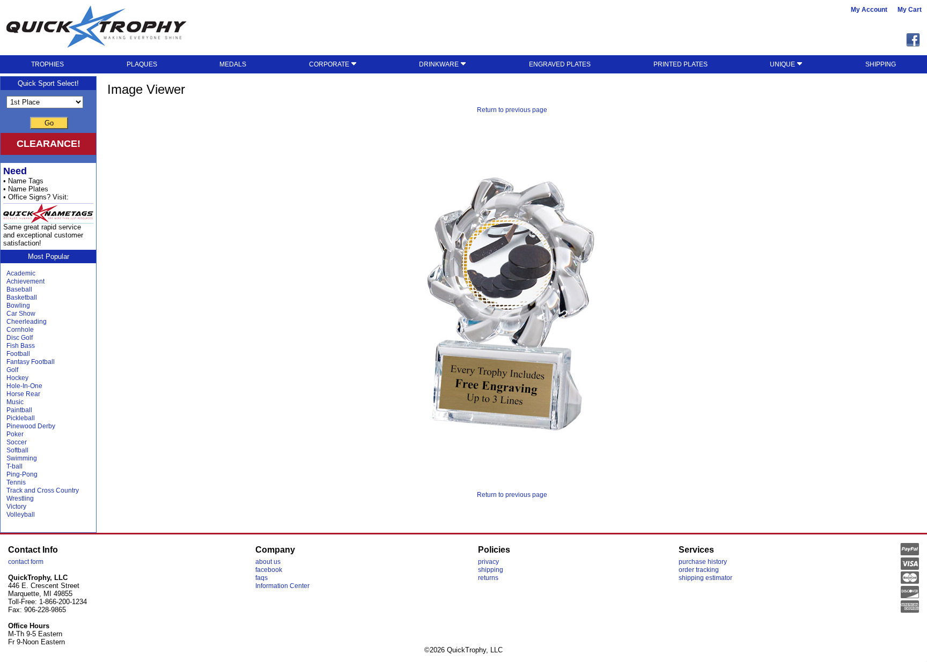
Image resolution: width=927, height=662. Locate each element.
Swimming (21, 458)
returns (488, 578)
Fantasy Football (30, 362)
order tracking (699, 570)
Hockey (17, 378)
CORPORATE (330, 64)
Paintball (19, 410)
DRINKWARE (439, 64)
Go (49, 123)
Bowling (18, 305)
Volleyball (20, 514)
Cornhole (20, 329)
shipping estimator (705, 578)
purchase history (703, 562)
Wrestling (20, 498)
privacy (488, 562)
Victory (16, 506)
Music (15, 402)
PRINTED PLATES (680, 64)
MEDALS (232, 64)
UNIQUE (783, 64)
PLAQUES (142, 64)
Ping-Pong (22, 474)
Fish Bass (20, 345)
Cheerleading (26, 321)
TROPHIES (47, 64)
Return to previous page (512, 110)
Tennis (16, 482)
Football (18, 354)
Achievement (25, 281)
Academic (20, 273)
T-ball (14, 466)
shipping (490, 570)
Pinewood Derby (30, 426)
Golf (12, 370)
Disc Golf (19, 337)
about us (268, 562)
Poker (15, 434)
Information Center (282, 586)
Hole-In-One (24, 386)
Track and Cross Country (42, 490)
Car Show (20, 313)
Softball (17, 450)
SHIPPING (880, 64)
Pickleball (20, 418)
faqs (261, 578)
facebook (268, 570)
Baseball (19, 289)
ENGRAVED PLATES (560, 64)
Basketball (21, 297)
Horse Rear (23, 394)
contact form (25, 562)
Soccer (16, 442)
